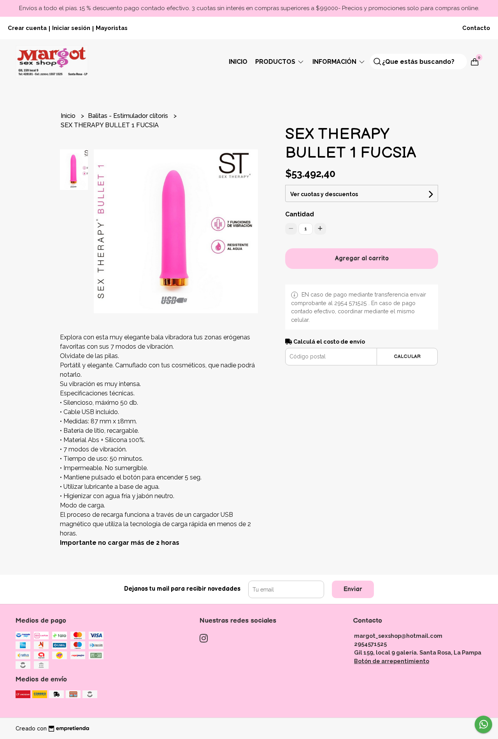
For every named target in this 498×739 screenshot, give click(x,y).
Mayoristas (112, 28)
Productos (276, 61)
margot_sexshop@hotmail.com (398, 635)
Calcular (407, 356)
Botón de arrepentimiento (391, 661)
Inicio (238, 61)
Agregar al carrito (362, 258)
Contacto (476, 28)
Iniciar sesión (71, 28)
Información (335, 61)
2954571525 (370, 644)
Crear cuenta (27, 28)
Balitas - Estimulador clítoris (129, 115)
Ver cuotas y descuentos (324, 194)
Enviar (353, 589)
